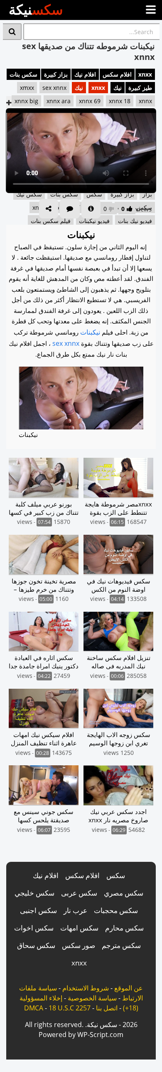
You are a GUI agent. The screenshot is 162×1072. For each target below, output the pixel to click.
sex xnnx (54, 88)
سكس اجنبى (38, 910)
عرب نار (75, 910)
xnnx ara (59, 101)
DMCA (33, 1007)
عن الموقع (128, 988)
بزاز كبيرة (56, 74)
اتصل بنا (107, 1007)
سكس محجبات (116, 910)
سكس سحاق (36, 945)
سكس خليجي (34, 893)
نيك (117, 88)
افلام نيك (85, 74)
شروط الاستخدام (85, 988)
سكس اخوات (34, 928)
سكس (115, 875)
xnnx (145, 101)
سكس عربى (79, 893)
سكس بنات (23, 74)
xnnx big (26, 101)
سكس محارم (124, 928)
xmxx (27, 88)
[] (12, 31)
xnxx (145, 74)
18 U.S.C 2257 (70, 1007)
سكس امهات (79, 928)
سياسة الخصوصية (92, 998)
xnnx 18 (119, 101)
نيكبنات (90, 332)
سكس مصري (123, 893)
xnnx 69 (90, 101)
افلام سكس (117, 74)
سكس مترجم (121, 945)
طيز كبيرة (140, 88)
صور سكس (78, 945)
